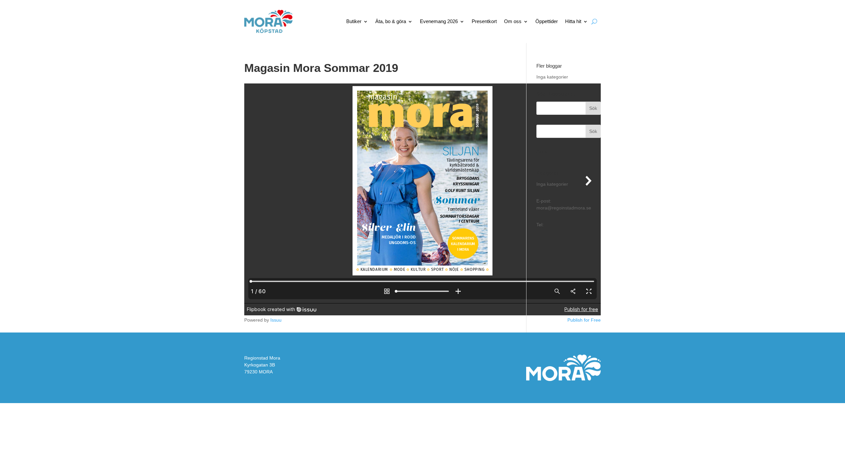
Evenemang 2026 (439, 21)
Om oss (513, 21)
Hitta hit (573, 21)
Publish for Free (584, 320)
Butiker (353, 21)
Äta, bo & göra (390, 21)
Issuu (276, 320)
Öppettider (546, 21)
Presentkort (484, 21)
